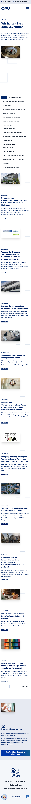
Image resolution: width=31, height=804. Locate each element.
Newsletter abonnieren (15, 788)
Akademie (6, 163)
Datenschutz (15, 784)
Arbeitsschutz (7, 140)
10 (18, 686)
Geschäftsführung (9, 159)
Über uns (21, 159)
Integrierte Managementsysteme (14, 101)
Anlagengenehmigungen (11, 167)
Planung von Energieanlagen (12, 117)
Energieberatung (8, 151)
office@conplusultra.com (22, 1)
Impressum (20, 781)
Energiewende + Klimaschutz (12, 132)
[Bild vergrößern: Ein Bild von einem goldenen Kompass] (10, 52)
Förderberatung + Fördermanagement (9, 127)
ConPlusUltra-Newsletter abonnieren (15, 753)
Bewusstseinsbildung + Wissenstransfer (10, 145)
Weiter (24, 686)
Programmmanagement (11, 122)
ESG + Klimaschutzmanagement (13, 155)
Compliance (7, 105)
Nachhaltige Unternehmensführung (14, 136)
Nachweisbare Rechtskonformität (14, 109)
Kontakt (9, 781)
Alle (4, 97)
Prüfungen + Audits (15, 97)
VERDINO (17, 797)
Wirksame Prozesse (9, 113)
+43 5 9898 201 (7, 1)
